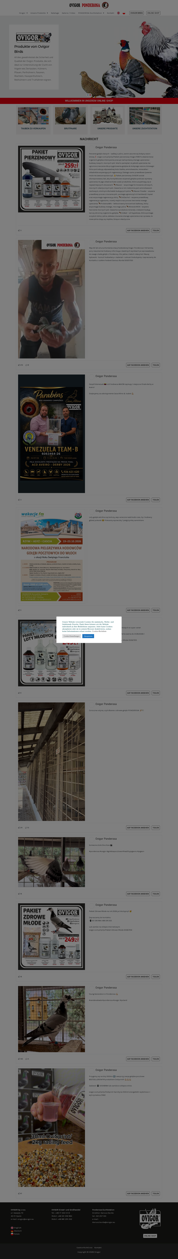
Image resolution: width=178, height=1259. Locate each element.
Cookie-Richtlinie (99, 631)
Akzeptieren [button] (88, 636)
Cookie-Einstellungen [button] (71, 636)
